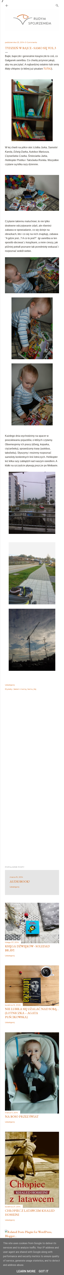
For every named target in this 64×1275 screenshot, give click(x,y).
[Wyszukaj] (57, 5)
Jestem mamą (19, 689)
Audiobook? (20, 881)
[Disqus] (32, 738)
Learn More (26, 1271)
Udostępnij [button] (10, 685)
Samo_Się (31, 689)
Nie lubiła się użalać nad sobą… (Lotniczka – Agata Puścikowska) (32, 1013)
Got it (44, 1271)
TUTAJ (47, 68)
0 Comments (31, 42)
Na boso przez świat (22, 1116)
